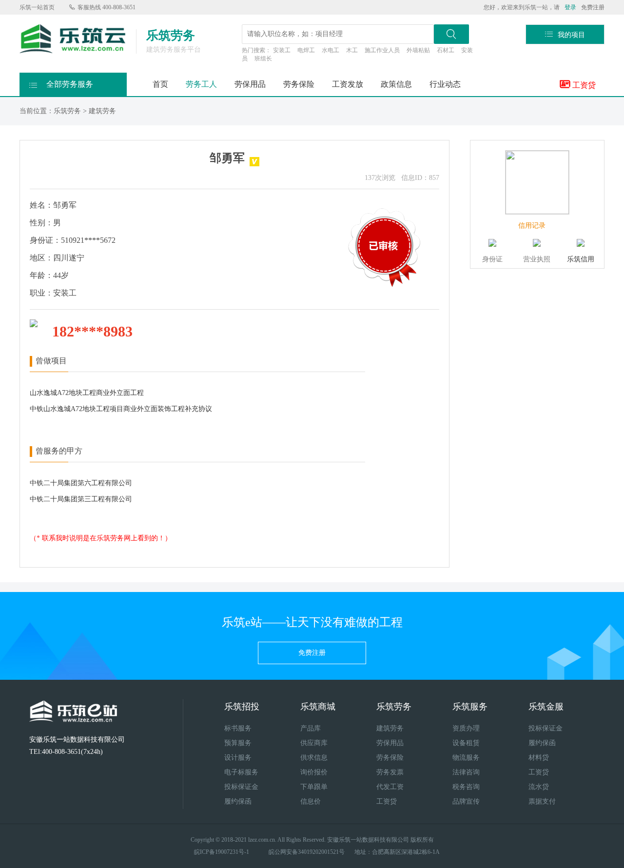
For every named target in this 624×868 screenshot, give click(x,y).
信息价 (310, 801)
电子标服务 (241, 772)
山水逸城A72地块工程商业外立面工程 (87, 392)
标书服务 (238, 728)
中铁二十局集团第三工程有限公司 (81, 499)
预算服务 (238, 743)
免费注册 (592, 7)
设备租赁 (466, 743)
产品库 (310, 728)
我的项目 (565, 34)
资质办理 (466, 728)
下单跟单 (314, 786)
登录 (570, 7)
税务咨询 (466, 786)
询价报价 (314, 772)
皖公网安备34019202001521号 (307, 851)
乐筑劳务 (67, 111)
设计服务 (238, 757)
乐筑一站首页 (37, 7)
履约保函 (238, 801)
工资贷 (578, 84)
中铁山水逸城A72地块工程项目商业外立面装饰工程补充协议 (121, 409)
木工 (352, 50)
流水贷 (538, 786)
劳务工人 (201, 84)
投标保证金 (241, 786)
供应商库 (314, 743)
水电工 (330, 50)
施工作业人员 (382, 50)
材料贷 (538, 757)
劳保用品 (250, 84)
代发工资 (390, 786)
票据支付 (542, 801)
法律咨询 (466, 772)
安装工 (282, 50)
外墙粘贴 (418, 50)
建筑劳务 (102, 111)
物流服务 (466, 757)
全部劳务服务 (61, 84)
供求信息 (314, 757)
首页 (160, 84)
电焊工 (306, 50)
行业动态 (445, 84)
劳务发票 (390, 772)
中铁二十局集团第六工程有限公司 (81, 483)
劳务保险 (298, 84)
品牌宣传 (466, 801)
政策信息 (396, 84)
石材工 (445, 50)
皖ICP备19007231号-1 (221, 851)
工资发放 (347, 84)
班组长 (263, 58)
